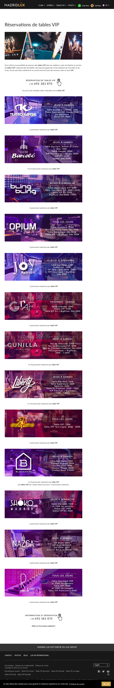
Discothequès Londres (12, 671)
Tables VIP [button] (60, 5)
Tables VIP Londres (27, 671)
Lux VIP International (39, 655)
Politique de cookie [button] (76, 684)
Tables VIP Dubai (10, 674)
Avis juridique (9, 665)
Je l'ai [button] (106, 684)
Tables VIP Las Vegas (72, 671)
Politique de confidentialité (24, 665)
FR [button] (106, 5)
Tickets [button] (71, 5)
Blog (26, 655)
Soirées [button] (50, 5)
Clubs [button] (41, 5)
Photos (18, 655)
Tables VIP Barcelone (43, 671)
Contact (8, 655)
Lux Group (23, 668)
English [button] (97, 665)
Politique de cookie (41, 665)
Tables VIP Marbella (57, 671)
